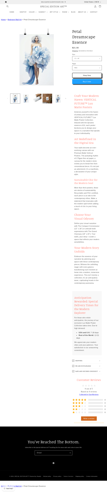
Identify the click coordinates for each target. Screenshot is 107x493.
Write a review (88, 418)
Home (3, 20)
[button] (7, 6)
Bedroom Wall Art (15, 20)
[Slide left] (7, 98)
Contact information (91, 476)
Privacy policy (57, 476)
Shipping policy (79, 476)
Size (73, 54)
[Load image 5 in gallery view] (47, 98)
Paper (74, 64)
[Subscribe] (70, 452)
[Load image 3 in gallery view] (26, 98)
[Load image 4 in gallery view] (36, 98)
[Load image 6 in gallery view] (58, 98)
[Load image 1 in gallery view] (15, 98)
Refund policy (47, 476)
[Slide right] (65, 98)
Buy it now (87, 81)
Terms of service (68, 476)
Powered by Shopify (35, 476)
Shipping (75, 51)
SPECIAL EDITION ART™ (21, 476)
